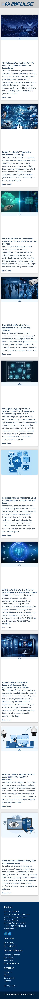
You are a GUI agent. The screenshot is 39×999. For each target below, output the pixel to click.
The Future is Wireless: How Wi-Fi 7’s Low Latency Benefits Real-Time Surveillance (18, 65)
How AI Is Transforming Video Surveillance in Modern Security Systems (16, 327)
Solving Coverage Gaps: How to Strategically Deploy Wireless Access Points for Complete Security (18, 411)
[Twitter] (9, 933)
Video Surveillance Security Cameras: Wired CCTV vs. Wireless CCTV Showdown (18, 777)
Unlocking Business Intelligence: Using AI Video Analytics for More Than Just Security (19, 500)
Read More (6, 97)
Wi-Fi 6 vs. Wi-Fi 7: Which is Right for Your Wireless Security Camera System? (19, 591)
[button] (2, 4)
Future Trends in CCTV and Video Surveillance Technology (16, 153)
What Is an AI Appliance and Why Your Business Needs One (19, 862)
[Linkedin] (5, 933)
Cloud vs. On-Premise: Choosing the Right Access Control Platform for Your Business (19, 241)
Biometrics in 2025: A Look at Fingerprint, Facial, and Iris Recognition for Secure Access (15, 685)
